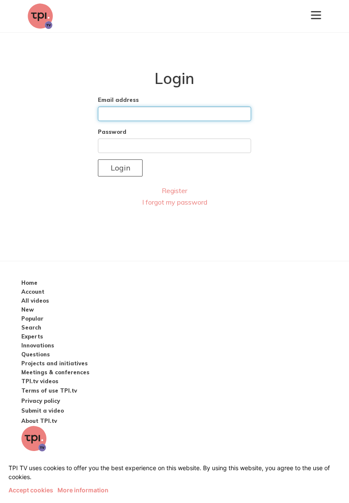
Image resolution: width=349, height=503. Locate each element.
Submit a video (42, 410)
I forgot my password (174, 202)
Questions (35, 354)
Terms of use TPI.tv (49, 390)
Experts (32, 336)
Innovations (37, 345)
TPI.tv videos (39, 381)
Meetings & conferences (55, 372)
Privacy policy (40, 400)
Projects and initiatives (54, 363)
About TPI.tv (39, 420)
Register (174, 190)
